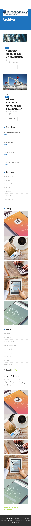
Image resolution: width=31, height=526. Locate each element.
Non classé (7, 191)
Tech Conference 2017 (11, 162)
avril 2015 (7, 364)
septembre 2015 (9, 345)
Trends (6, 203)
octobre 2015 (8, 341)
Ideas (5, 180)
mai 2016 (7, 337)
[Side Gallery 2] (16, 248)
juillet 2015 (7, 353)
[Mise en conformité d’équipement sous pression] (15, 82)
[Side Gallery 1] (16, 223)
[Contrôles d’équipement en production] (15, 38)
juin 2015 (6, 356)
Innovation (7, 184)
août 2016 (7, 333)
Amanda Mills (8, 142)
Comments (15, 62)
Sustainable (7, 195)
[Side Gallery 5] (16, 288)
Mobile (6, 187)
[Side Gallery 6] (16, 313)
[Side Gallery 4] (16, 268)
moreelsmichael (14, 60)
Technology (7, 199)
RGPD (10, 520)
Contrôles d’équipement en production (14, 53)
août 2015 (7, 349)
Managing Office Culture (12, 132)
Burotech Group (7, 518)
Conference (7, 176)
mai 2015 (6, 360)
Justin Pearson (9, 152)
